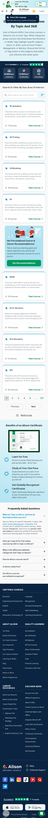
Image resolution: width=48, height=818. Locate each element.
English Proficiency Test (14, 733)
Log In (41, 11)
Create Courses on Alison (34, 707)
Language (28, 596)
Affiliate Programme (32, 698)
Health (5, 610)
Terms (18, 814)
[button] (24, 516)
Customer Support (37, 770)
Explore (2, 11)
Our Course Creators (10, 654)
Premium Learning (32, 663)
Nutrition (30, 524)
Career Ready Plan (9, 704)
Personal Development (33, 606)
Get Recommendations (23, 263)
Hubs (27, 659)
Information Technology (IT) (13, 615)
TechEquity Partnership (33, 734)
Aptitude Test (10, 713)
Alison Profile (30, 702)
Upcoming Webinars (32, 746)
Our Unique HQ (8, 645)
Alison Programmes (10, 677)
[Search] (5, 9)
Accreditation (30, 631)
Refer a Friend (30, 729)
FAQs (32, 766)
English (5, 606)
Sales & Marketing (31, 610)
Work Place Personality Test (13, 727)
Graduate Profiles (31, 654)
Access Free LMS (31, 693)
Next (34, 406)
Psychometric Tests (10, 709)
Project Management (16, 524)
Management (30, 601)
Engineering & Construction (13, 601)
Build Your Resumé (10, 695)
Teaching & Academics (33, 615)
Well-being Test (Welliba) (10, 719)
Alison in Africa (8, 673)
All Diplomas (29, 640)
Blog (4, 663)
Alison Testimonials (32, 649)
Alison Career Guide (10, 699)
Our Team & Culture (10, 640)
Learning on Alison (9, 659)
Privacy (13, 814)
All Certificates (30, 636)
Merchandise (30, 751)
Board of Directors (9, 636)
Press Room (7, 668)
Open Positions (8, 649)
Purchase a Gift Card (32, 668)
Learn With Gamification (34, 724)
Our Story (6, 631)
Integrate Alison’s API (33, 720)
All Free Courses (31, 645)
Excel (5, 524)
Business (6, 596)
